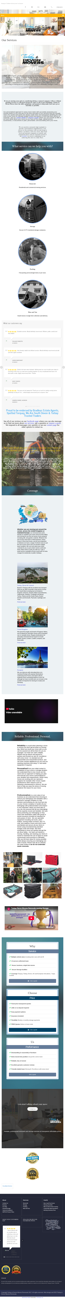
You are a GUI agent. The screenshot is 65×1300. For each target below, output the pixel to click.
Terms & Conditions (7, 1210)
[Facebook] (25, 7)
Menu (2, 15)
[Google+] (38, 7)
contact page (52, 425)
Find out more (21, 602)
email (33, 466)
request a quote (33, 117)
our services (29, 423)
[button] (32, 981)
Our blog (4, 1206)
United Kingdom (22, 629)
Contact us (5, 1203)
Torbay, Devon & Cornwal (25, 585)
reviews (24, 136)
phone (24, 466)
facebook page (33, 421)
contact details (21, 117)
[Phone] (51, 7)
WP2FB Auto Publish (26, 1297)
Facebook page (6, 1208)
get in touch (9, 463)
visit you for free (47, 466)
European (20, 670)
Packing (25, 1206)
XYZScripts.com (39, 1297)
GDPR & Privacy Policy (8, 1212)
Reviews (4, 1205)
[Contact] (45, 7)
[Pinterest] (32, 7)
